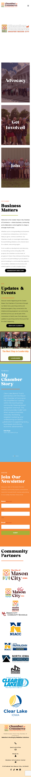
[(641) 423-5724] (15, 743)
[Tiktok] (14, 770)
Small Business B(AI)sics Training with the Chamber (15, 352)
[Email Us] (15, 749)
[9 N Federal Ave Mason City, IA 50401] (15, 762)
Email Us (15, 753)
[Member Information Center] (15, 756)
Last (2, 517)
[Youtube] (17, 770)
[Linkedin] (20, 770)
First (2, 509)
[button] (28, 5)
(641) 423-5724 (15, 747)
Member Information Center (15, 760)
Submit (15, 532)
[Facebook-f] (11, 770)
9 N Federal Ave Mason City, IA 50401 (15, 766)
